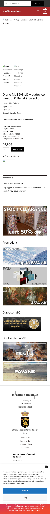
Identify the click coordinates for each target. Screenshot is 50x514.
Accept (25, 490)
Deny (25, 497)
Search (37, 3)
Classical (15, 138)
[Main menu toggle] (37, 11)
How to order (25, 441)
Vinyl (21, 138)
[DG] (9, 163)
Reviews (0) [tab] (8, 178)
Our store (25, 447)
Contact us (25, 438)
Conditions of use (25, 444)
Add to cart (17, 149)
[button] (46, 467)
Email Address (17, 461)
